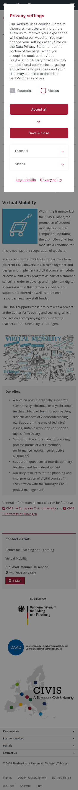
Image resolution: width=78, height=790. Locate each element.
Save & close (39, 133)
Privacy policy (51, 180)
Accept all (39, 109)
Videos (53, 91)
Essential (24, 91)
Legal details (26, 180)
